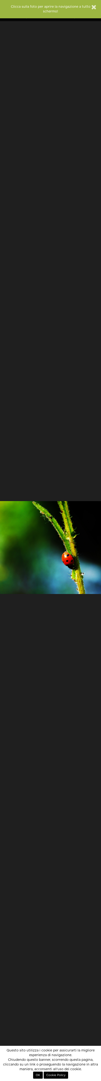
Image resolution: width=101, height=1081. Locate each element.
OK (38, 1075)
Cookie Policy (56, 1075)
